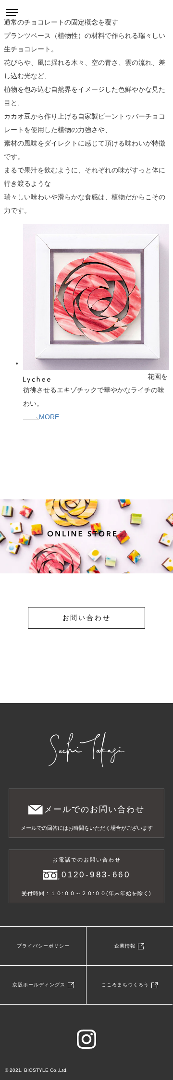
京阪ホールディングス (38, 984)
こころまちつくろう (125, 984)
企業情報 (125, 945)
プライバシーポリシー (43, 945)
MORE (49, 417)
